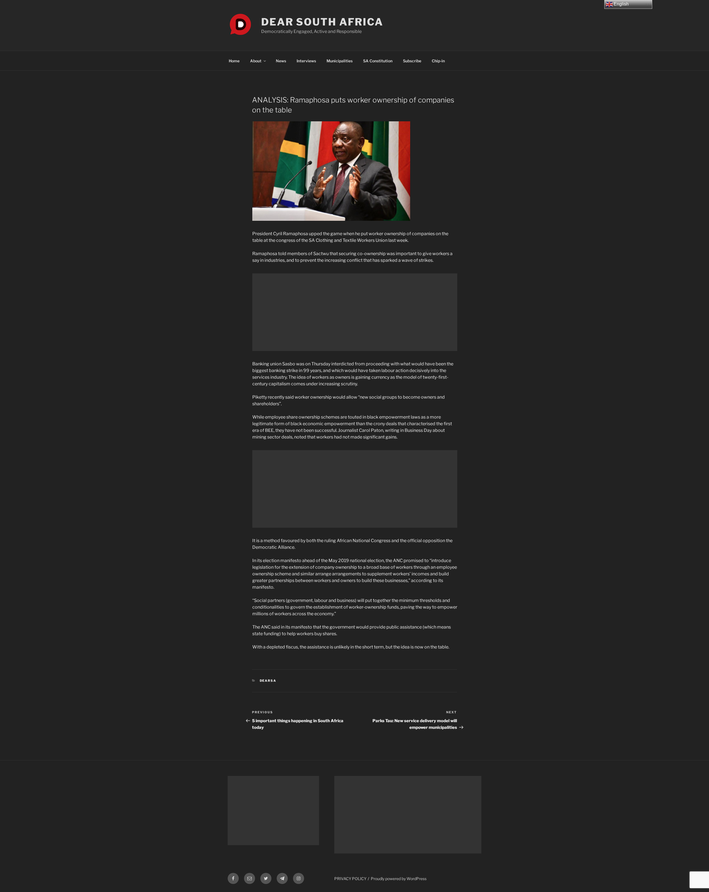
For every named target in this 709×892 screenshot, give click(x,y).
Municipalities (340, 60)
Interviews (306, 60)
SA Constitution (377, 60)
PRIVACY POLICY (350, 878)
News (281, 60)
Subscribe (412, 60)
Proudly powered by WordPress (399, 878)
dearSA (268, 681)
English (621, 4)
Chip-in (438, 60)
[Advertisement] (354, 312)
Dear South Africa (322, 22)
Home (234, 60)
